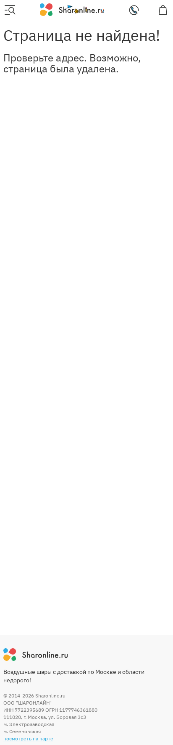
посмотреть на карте (28, 738)
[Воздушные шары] (72, 9)
